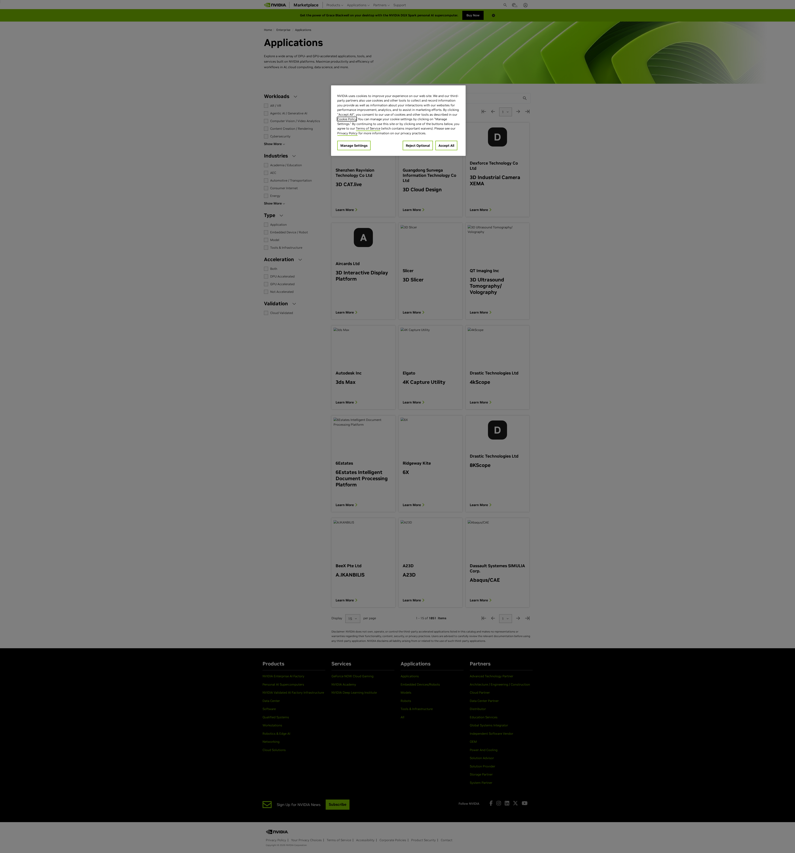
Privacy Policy (347, 133)
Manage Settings (353, 145)
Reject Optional (418, 145)
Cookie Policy (347, 119)
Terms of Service (368, 128)
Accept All (446, 145)
